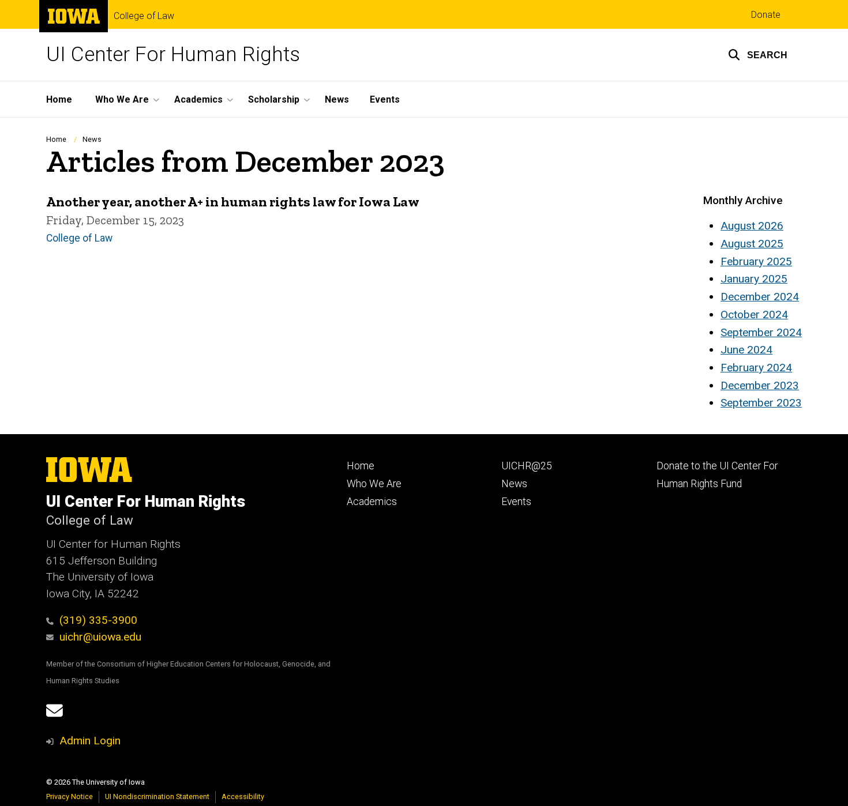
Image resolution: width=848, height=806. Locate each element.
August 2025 (752, 243)
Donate (766, 14)
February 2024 (756, 367)
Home (59, 99)
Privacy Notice (69, 796)
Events (385, 99)
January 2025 (754, 278)
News (337, 99)
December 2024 (760, 296)
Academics (372, 501)
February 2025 (756, 261)
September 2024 (761, 332)
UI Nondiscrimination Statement (157, 796)
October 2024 (754, 314)
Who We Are (374, 483)
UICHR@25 (526, 466)
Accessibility (243, 796)
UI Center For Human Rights (173, 54)
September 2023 (761, 402)
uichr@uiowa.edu (100, 636)
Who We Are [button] (122, 99)
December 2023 (760, 385)
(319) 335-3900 (98, 620)
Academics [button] (198, 99)
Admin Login (90, 740)
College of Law (144, 16)
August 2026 (752, 225)
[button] (758, 55)
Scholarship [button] (273, 99)
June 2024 (746, 349)
